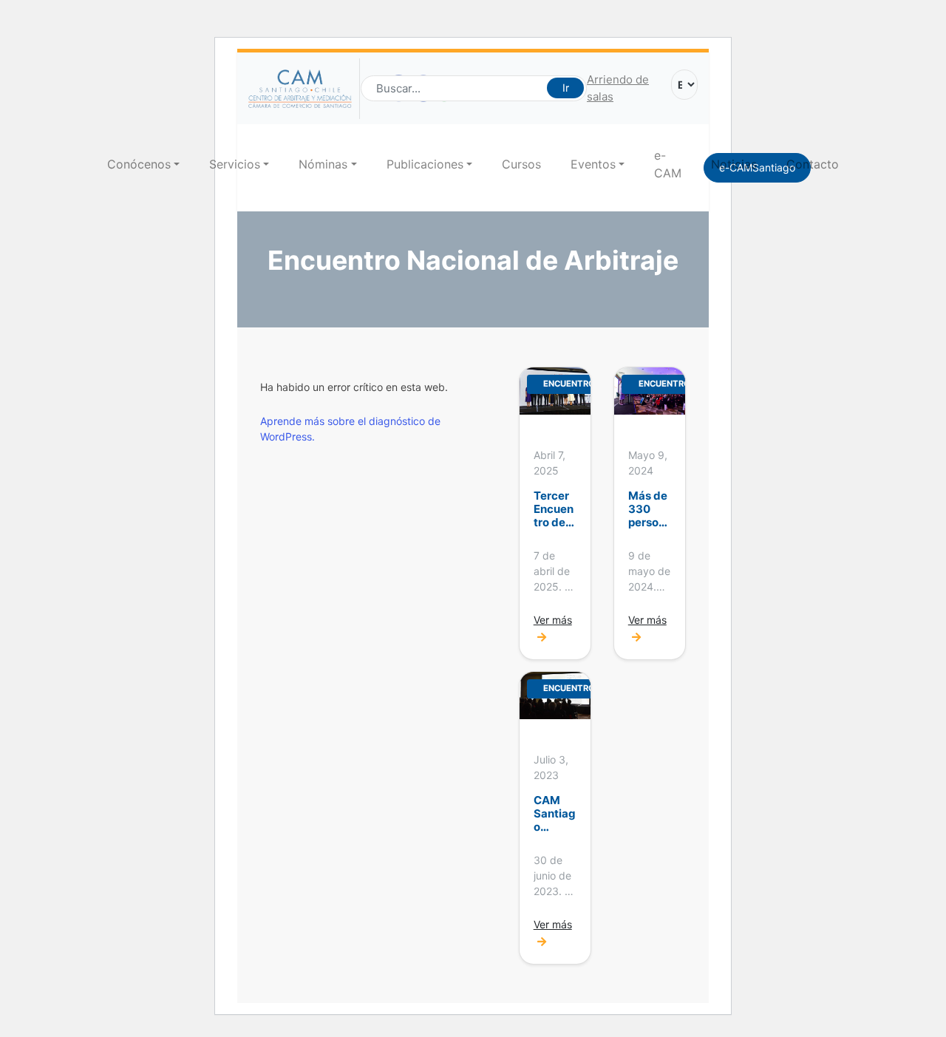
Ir (565, 87)
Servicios (234, 164)
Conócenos (139, 164)
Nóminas (323, 164)
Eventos (593, 164)
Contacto (812, 164)
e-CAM (667, 164)
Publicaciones (425, 164)
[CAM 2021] (304, 88)
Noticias (734, 164)
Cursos (521, 164)
